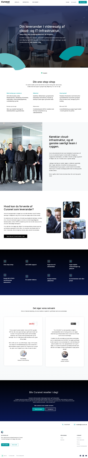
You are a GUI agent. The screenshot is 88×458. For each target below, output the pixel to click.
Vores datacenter (80, 439)
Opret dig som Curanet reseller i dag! (16, 236)
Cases (62, 437)
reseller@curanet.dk (81, 424)
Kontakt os (50, 409)
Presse (78, 444)
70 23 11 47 (67, 424)
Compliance (4, 455)
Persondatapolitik (20, 455)
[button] (17, 3)
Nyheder (62, 439)
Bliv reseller (82, 2)
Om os (78, 441)
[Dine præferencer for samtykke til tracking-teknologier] (2, 456)
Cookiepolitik (11, 455)
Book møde (14, 444)
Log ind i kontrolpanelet (82, 446)
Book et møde (38, 409)
